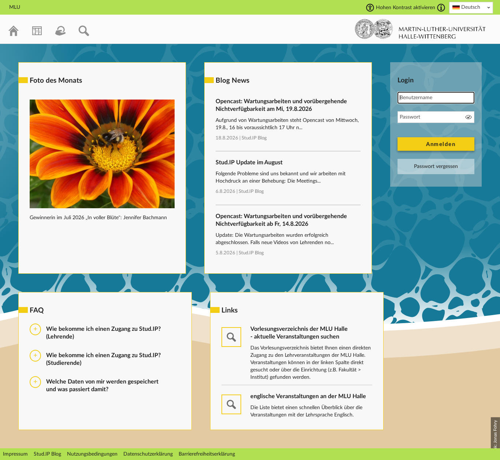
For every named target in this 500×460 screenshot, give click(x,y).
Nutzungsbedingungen (92, 454)
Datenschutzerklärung (148, 454)
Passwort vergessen (436, 166)
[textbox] (471, 7)
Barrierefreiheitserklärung (207, 454)
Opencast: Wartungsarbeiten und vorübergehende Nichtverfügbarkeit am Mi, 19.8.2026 (281, 105)
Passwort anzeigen (468, 117)
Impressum (15, 454)
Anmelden (440, 144)
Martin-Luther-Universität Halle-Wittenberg (420, 29)
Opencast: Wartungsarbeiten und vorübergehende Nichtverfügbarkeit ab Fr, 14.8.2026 (281, 220)
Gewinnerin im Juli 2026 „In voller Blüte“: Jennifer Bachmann (98, 217)
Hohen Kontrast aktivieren (405, 7)
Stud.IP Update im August (249, 162)
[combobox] (471, 8)
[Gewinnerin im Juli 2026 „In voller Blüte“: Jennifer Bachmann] (102, 206)
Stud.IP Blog (254, 138)
